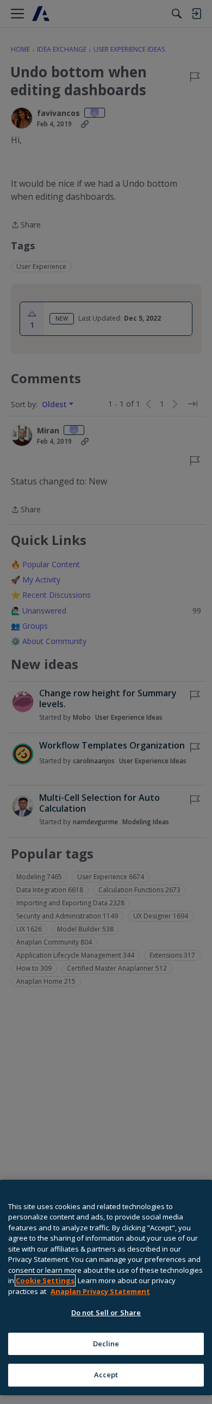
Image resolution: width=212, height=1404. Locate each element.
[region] (106, 1287)
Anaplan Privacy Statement (100, 1291)
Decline (106, 1343)
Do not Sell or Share (106, 1312)
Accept (106, 1375)
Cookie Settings (45, 1280)
